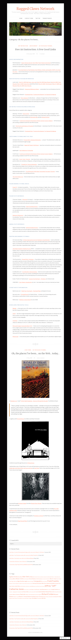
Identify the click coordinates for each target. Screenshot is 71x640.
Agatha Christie (13, 576)
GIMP (14, 313)
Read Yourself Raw (22, 521)
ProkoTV (15, 187)
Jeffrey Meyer (26, 589)
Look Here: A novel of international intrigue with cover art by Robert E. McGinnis (26, 552)
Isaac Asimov (12, 586)
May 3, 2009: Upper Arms (23, 84)
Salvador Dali (51, 596)
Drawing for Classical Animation (29, 164)
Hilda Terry (43, 583)
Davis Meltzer (59, 578)
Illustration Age (34, 117)
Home (20, 18)
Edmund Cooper (30, 581)
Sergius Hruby (11, 598)
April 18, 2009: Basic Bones (43, 82)
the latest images (22, 503)
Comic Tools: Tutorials (24, 159)
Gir (15, 583)
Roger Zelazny (46, 596)
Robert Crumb (16, 596)
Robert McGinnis (32, 596)
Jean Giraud (42, 586)
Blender (14, 308)
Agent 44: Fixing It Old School (31, 145)
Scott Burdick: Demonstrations (29, 271)
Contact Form (29, 18)
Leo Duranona (31, 591)
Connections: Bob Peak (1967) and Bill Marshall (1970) (21, 564)
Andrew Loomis (43, 576)
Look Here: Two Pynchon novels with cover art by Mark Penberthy (23, 555)
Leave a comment (40, 358)
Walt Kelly (44, 598)
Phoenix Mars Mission (36, 503)
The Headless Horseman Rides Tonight (24, 598)
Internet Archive (45, 117)
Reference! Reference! (18, 215)
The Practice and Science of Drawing (24, 126)
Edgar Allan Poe (14, 581)
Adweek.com (14, 401)
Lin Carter (36, 591)
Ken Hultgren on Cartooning (26, 150)
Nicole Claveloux (16, 594)
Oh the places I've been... (46, 45)
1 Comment (42, 53)
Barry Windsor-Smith (18, 578)
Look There (28, 350)
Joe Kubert (31, 589)
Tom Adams (34, 598)
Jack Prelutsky (22, 586)
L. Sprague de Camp (16, 591)
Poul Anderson (33, 594)
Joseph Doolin (54, 589)
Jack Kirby (17, 586)
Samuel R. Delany (58, 596)
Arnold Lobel (48, 576)
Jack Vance (27, 586)
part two (30, 468)
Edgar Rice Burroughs (22, 581)
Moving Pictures (20, 418)
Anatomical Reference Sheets (32, 89)
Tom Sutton (39, 598)
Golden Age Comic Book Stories (16, 468)
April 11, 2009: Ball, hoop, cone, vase (27, 82)
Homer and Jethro (51, 583)
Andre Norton (37, 576)
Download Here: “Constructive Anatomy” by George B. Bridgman (40, 94)
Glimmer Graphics (19, 583)
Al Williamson (32, 576)
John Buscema (43, 589)
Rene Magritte (39, 594)
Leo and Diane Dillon (24, 591)
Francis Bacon (44, 581)
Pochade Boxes (24, 294)
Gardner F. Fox (11, 583)
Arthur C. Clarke (54, 576)
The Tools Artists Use (18, 176)
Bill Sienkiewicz (40, 578)
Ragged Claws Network (35, 9)
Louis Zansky (41, 591)
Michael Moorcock (49, 591)
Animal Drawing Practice (32, 227)
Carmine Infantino (46, 578)
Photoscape (15, 336)
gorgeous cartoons (38, 515)
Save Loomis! (26, 113)
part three (36, 468)
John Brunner (36, 589)
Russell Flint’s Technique (28, 259)
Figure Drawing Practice (32, 206)
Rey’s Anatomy (24, 98)
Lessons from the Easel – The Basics (37, 278)
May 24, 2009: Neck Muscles (24, 85)
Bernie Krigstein (26, 578)
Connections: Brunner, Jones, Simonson (17, 561)
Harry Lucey (30, 583)
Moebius (11, 594)
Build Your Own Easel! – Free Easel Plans (31, 291)
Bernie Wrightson (33, 578)
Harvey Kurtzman (37, 583)
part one (26, 468)
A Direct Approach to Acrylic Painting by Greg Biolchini (36, 240)
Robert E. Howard (23, 596)
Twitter (37, 18)
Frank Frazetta (53, 581)
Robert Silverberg (39, 596)
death (10, 581)
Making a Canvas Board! (25, 299)
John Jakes (49, 589)
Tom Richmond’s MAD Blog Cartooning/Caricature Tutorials (40, 171)
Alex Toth (25, 577)
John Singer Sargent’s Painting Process (22, 248)
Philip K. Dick (28, 594)
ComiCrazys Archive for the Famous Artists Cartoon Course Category (36, 120)
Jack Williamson (32, 586)
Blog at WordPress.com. (35, 632)
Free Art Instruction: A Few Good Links (35, 49)
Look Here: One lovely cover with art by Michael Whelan (21, 558)
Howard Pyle (58, 583)
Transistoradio (47, 18)
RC (37, 53)
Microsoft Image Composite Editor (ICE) (22, 326)
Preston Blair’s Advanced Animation (32, 140)
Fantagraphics (38, 581)
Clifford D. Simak (53, 578)
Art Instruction (23, 45)
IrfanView (15, 320)
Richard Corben (48, 594)
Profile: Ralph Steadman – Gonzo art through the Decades (34, 401)
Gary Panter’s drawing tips (25, 282)
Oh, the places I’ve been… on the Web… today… (35, 353)
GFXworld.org (30, 463)
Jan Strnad (38, 586)
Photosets (24, 199)
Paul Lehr (22, 594)
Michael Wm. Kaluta (57, 591)
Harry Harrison (25, 583)
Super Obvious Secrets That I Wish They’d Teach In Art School (36, 62)
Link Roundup (33, 45)
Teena (16, 598)
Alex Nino (20, 576)
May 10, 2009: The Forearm (45, 84)
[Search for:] (35, 543)
